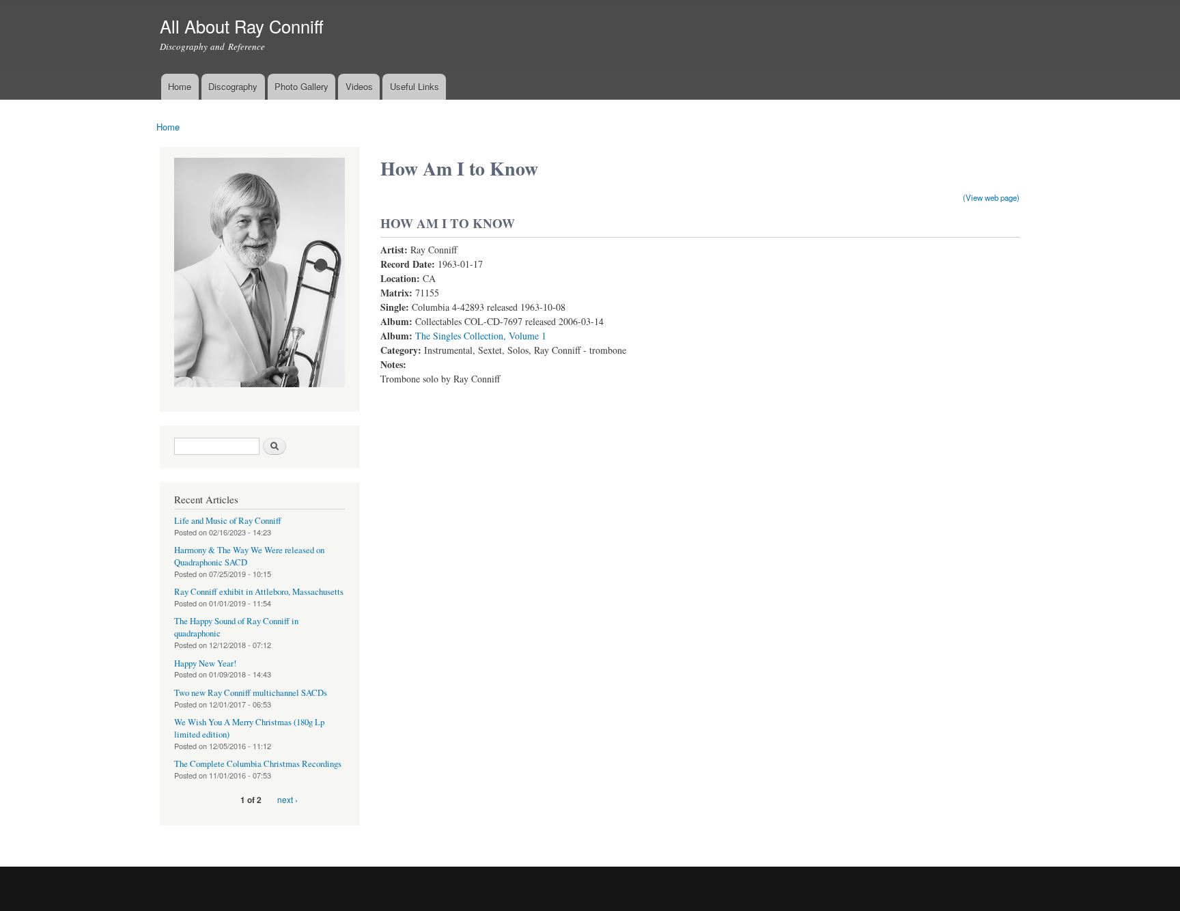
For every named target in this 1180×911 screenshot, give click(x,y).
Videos (359, 86)
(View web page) (991, 197)
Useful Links (414, 86)
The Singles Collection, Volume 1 (480, 335)
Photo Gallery (301, 86)
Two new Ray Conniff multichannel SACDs (250, 693)
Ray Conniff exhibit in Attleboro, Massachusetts (258, 592)
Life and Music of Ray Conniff (227, 521)
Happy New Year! (205, 663)
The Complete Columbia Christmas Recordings (257, 764)
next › (287, 799)
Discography (232, 86)
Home (179, 86)
